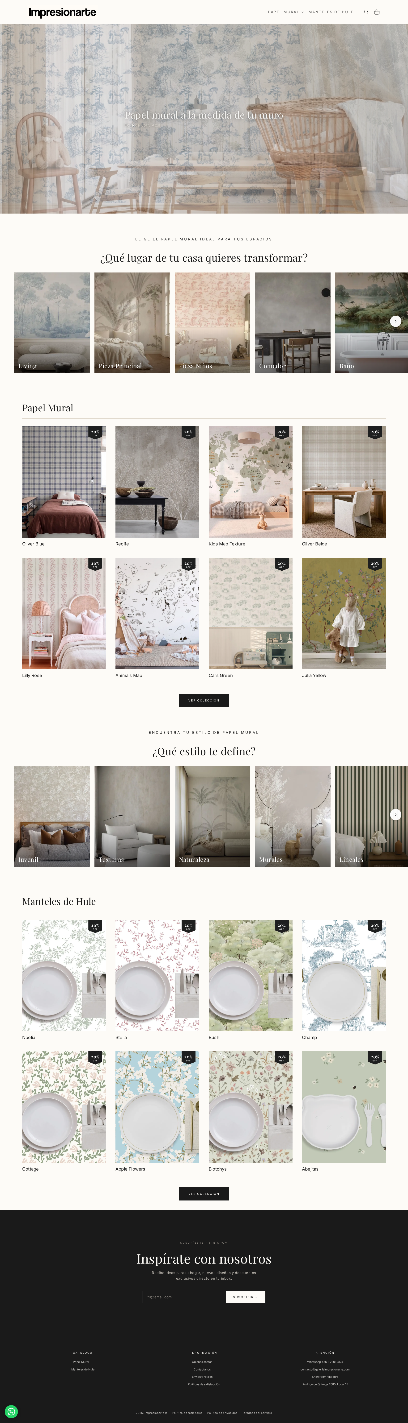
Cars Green (221, 675)
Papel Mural (47, 407)
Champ (309, 1037)
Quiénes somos (202, 1362)
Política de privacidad (222, 1413)
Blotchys (218, 1169)
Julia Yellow (314, 675)
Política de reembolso (187, 1413)
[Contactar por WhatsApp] (11, 1411)
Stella (121, 1037)
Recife (122, 544)
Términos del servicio (257, 1413)
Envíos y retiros (202, 1376)
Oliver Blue (33, 544)
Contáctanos (202, 1369)
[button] (285, 12)
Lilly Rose (32, 675)
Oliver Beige (314, 544)
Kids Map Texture (227, 544)
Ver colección (203, 700)
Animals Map (128, 675)
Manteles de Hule (59, 901)
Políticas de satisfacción (204, 1384)
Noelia (28, 1037)
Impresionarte (154, 1413)
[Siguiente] (395, 321)
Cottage (30, 1169)
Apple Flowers (130, 1169)
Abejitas (310, 1169)
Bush (214, 1037)
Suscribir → (246, 1297)
